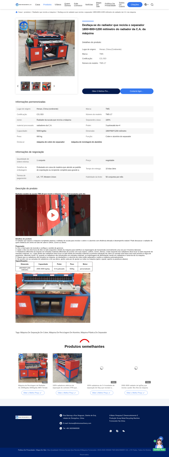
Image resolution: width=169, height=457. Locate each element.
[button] (21, 372)
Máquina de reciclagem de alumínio (64, 332)
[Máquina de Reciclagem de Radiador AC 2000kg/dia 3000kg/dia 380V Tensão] (33, 368)
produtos (27, 12)
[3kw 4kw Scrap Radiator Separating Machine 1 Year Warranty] (46, 48)
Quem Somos (67, 4)
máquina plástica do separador (94, 332)
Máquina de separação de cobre (34, 332)
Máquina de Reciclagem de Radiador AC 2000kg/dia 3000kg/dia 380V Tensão (32, 386)
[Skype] (119, 431)
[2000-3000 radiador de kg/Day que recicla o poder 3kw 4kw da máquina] (136, 368)
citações (135, 4)
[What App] (112, 431)
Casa (37, 5)
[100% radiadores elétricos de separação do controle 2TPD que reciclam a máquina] (67, 368)
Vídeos (58, 5)
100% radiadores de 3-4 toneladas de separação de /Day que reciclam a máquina (101, 386)
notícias (89, 5)
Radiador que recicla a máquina (44, 12)
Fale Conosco (78, 4)
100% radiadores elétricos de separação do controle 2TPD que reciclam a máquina (65, 386)
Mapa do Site (98, 4)
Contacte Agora (136, 91)
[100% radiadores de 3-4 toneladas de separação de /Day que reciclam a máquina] (101, 368)
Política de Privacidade (110, 4)
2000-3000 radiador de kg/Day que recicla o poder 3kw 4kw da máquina (134, 386)
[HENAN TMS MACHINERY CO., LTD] (24, 5)
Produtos (47, 5)
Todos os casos (122, 4)
